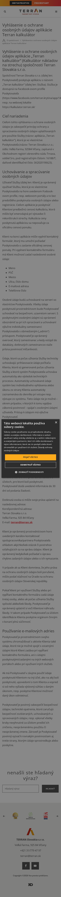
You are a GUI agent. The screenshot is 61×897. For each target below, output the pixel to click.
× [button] (56, 422)
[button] (30, 472)
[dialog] (31, 448)
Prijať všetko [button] (30, 457)
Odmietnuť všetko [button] (30, 464)
